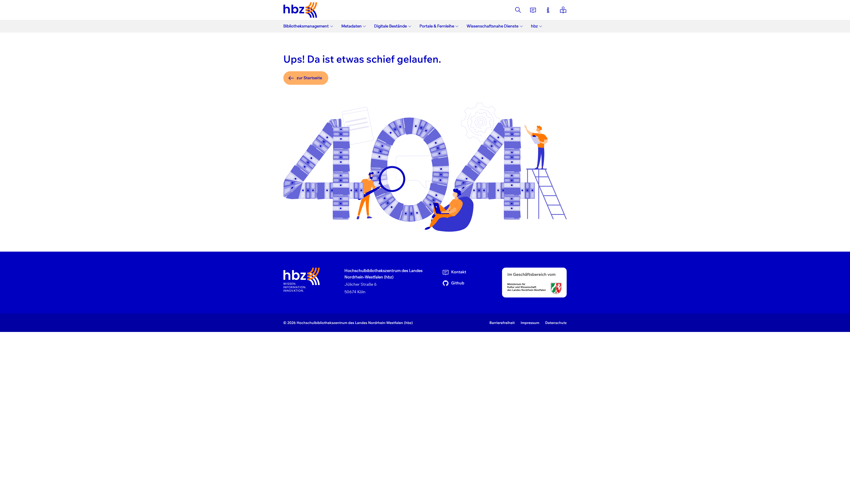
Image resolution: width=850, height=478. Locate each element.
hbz (534, 26)
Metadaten (351, 26)
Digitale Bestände (390, 26)
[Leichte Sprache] (563, 9)
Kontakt (458, 271)
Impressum (530, 322)
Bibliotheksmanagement (306, 26)
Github (457, 282)
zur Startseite (309, 77)
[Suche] (518, 9)
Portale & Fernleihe (436, 26)
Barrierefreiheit (502, 322)
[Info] (548, 9)
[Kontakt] (533, 9)
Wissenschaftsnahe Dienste (492, 26)
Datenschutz (556, 322)
